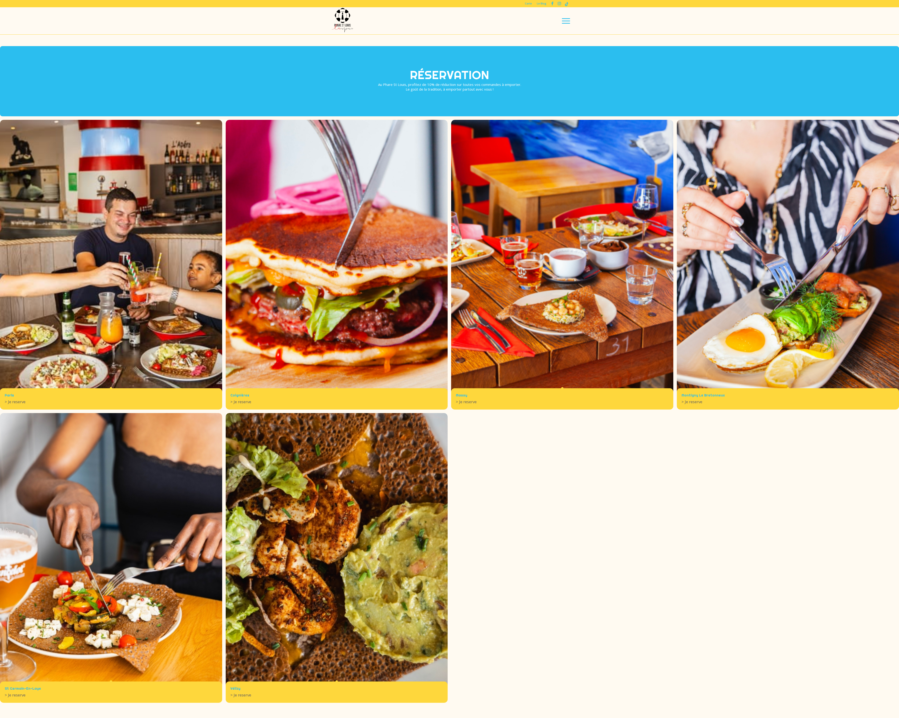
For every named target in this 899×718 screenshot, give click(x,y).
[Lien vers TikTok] (566, 3)
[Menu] (564, 20)
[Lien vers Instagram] (559, 3)
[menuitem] (528, 3)
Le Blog (541, 3)
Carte (528, 3)
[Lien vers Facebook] (552, 3)
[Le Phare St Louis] (342, 20)
